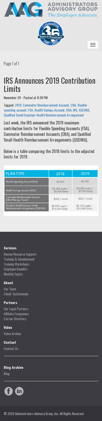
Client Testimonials (16, 293)
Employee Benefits (15, 269)
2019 (18, 105)
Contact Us (11, 348)
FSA (30, 110)
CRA (73, 105)
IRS (75, 110)
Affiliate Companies (16, 313)
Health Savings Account (49, 110)
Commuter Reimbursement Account (46, 105)
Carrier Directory (15, 318)
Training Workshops (16, 264)
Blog (7, 373)
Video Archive (12, 333)
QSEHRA (84, 110)
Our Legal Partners (16, 308)
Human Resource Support (20, 254)
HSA (69, 110)
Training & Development (19, 259)
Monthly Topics (13, 273)
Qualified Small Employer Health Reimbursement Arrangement (44, 114)
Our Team (10, 288)
